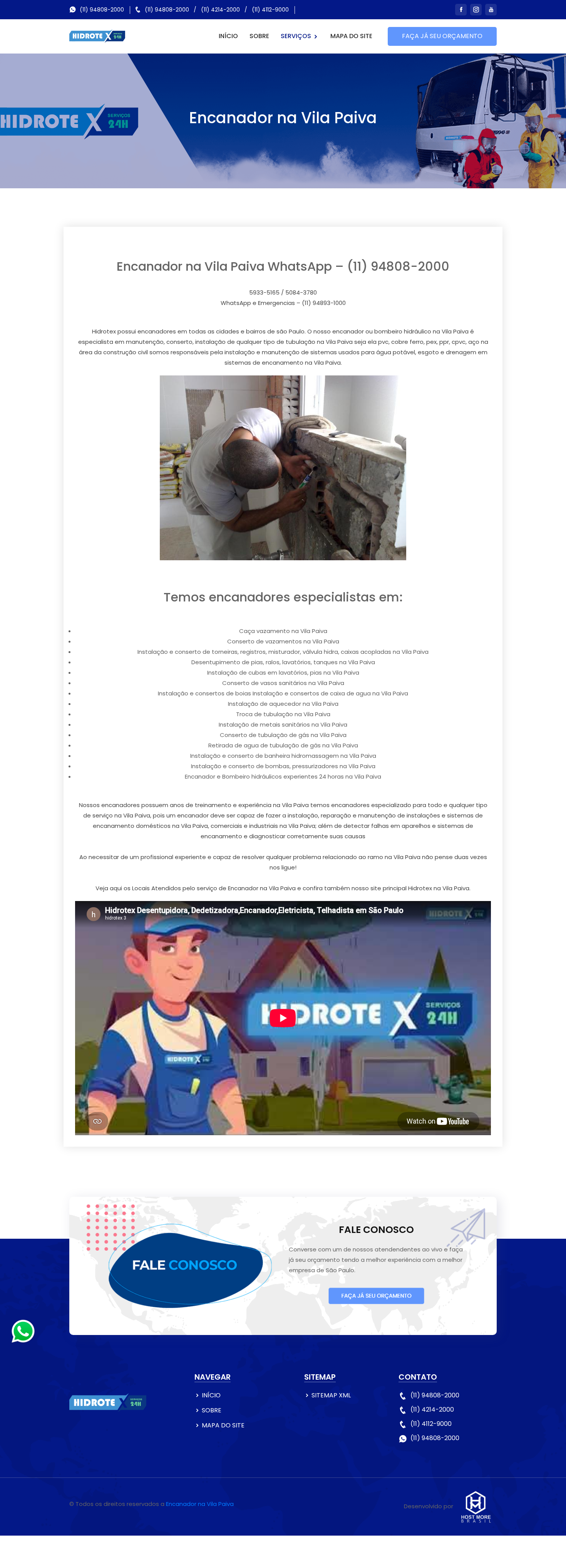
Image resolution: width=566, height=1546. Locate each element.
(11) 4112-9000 (270, 9)
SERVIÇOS (297, 36)
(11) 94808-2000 (102, 9)
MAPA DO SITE (351, 36)
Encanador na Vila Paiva (200, 1504)
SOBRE (259, 36)
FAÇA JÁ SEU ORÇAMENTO (442, 36)
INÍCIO (228, 36)
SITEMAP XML (331, 1395)
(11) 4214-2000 (220, 9)
